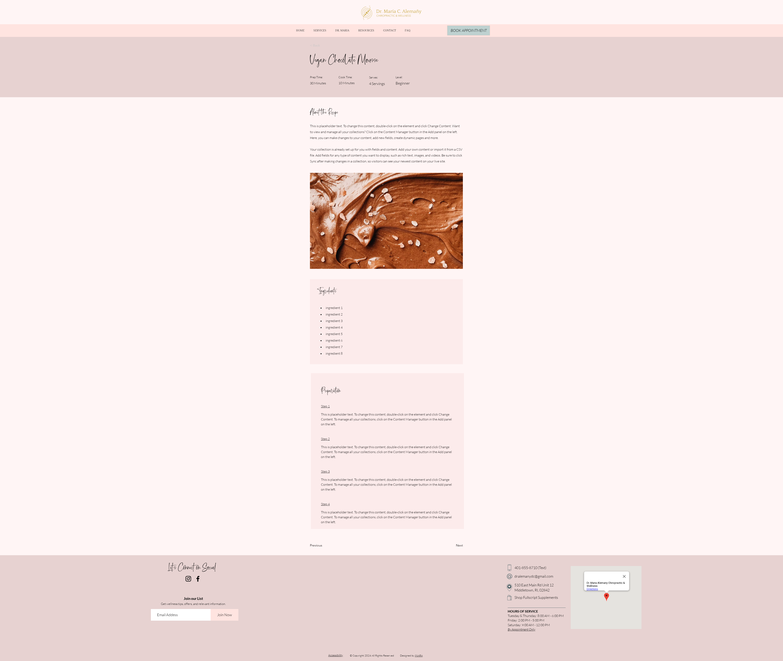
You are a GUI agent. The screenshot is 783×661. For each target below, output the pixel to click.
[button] (366, 30)
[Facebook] (198, 579)
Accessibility (335, 655)
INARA (419, 655)
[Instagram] (188, 579)
